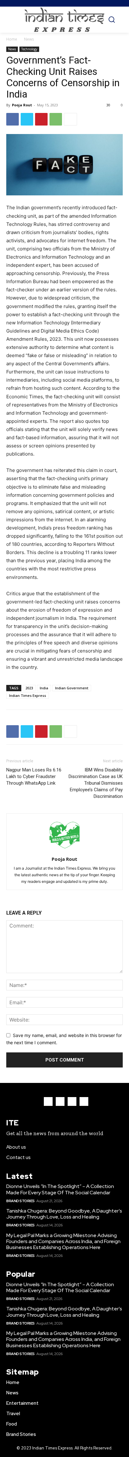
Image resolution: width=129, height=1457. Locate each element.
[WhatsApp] (55, 119)
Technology (29, 49)
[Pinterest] (41, 119)
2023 (29, 688)
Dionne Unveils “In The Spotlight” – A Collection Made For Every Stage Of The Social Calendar (60, 1189)
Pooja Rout (22, 105)
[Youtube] (84, 1101)
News (29, 39)
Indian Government (71, 688)
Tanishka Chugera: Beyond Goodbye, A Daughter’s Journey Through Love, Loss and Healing (64, 1214)
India (44, 688)
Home (11, 39)
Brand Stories (20, 1200)
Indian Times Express (27, 695)
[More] (70, 119)
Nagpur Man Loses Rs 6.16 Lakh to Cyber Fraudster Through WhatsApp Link (33, 776)
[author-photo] (64, 850)
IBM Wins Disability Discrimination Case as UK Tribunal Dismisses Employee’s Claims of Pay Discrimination (96, 783)
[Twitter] (27, 119)
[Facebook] (12, 119)
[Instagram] (60, 1101)
